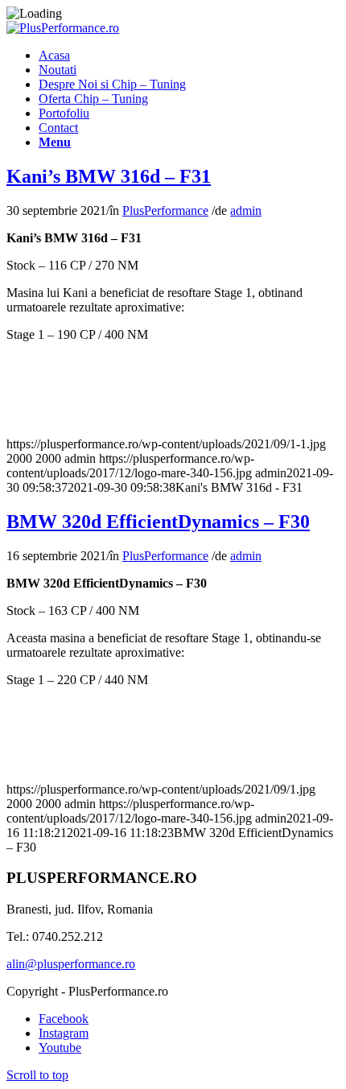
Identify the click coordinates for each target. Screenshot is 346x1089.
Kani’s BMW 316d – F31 (108, 176)
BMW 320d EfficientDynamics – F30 (158, 521)
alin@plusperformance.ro (70, 964)
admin (246, 210)
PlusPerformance (165, 210)
